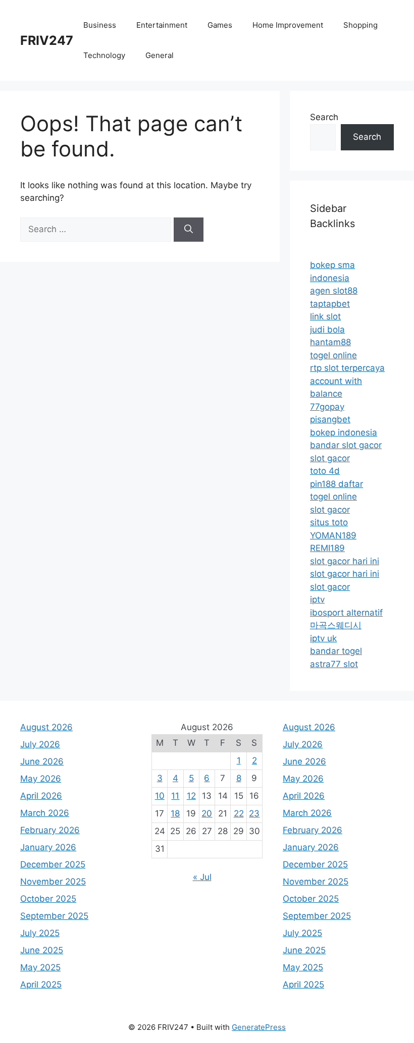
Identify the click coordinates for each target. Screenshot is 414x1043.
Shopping (360, 25)
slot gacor (330, 458)
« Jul (202, 877)
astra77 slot (334, 664)
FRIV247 (46, 40)
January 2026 (48, 847)
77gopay (327, 407)
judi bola (327, 329)
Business (99, 25)
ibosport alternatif (346, 613)
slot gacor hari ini (344, 561)
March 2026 (44, 813)
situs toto (329, 522)
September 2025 (54, 916)
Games (220, 25)
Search (324, 117)
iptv (317, 599)
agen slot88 (333, 291)
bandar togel (336, 651)
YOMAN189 (333, 535)
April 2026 (41, 796)
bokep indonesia (343, 432)
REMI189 (327, 548)
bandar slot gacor (346, 445)
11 (175, 796)
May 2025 (40, 967)
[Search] (188, 229)
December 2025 (52, 864)
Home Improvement (287, 25)
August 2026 (46, 727)
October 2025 (48, 899)
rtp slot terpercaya (347, 368)
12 (191, 796)
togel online (333, 355)
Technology (104, 55)
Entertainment (161, 25)
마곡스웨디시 (335, 625)
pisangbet (330, 419)
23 (254, 813)
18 (175, 813)
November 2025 (53, 881)
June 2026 (42, 761)
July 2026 (40, 744)
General (159, 55)
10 (160, 796)
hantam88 (330, 342)
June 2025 (41, 950)
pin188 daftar (336, 484)
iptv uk (323, 638)
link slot (325, 316)
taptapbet (330, 304)
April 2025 (41, 984)
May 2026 (40, 779)
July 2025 (40, 933)
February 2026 (50, 830)
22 (239, 813)
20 (206, 813)
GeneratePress (259, 1027)
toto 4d (325, 471)
